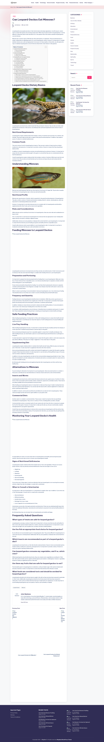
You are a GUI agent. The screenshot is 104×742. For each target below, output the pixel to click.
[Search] (89, 77)
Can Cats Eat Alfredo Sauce (83, 109)
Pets (15, 7)
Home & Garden (74, 45)
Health (72, 43)
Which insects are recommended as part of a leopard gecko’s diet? (29, 77)
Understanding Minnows (19, 52)
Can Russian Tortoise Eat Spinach (82, 103)
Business (72, 18)
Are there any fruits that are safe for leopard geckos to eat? (28, 79)
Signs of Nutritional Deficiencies (22, 70)
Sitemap (12, 715)
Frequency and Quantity (21, 59)
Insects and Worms (19, 66)
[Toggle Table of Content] (45, 47)
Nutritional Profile (19, 54)
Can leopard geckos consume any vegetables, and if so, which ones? (29, 78)
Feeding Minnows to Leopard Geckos (22, 57)
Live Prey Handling (19, 62)
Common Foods (19, 51)
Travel (72, 65)
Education (72, 26)
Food (71, 37)
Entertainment (74, 29)
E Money (72, 23)
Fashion (72, 32)
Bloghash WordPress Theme (64, 739)
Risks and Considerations (21, 55)
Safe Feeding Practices (19, 61)
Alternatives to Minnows (19, 65)
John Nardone (26, 594)
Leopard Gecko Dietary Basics (20, 48)
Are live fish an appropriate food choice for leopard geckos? (28, 75)
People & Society (74, 48)
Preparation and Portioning (21, 58)
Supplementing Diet (20, 63)
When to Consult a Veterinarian (22, 71)
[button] (24, 602)
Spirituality (73, 57)
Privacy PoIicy (13, 712)
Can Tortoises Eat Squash (45, 726)
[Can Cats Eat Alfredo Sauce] (72, 111)
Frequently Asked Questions (20, 73)
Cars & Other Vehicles (75, 20)
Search (73, 73)
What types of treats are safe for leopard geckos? (26, 74)
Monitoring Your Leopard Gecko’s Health (23, 69)
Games (72, 40)
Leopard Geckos (16, 587)
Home (11, 7)
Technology (73, 62)
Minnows (23, 587)
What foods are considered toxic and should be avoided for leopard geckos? (31, 81)
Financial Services (74, 34)
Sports (72, 59)
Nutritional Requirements (20, 50)
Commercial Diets (19, 67)
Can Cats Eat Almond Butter (83, 95)
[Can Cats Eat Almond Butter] (72, 97)
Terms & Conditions (15, 717)
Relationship (73, 54)
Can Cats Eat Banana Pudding (81, 89)
